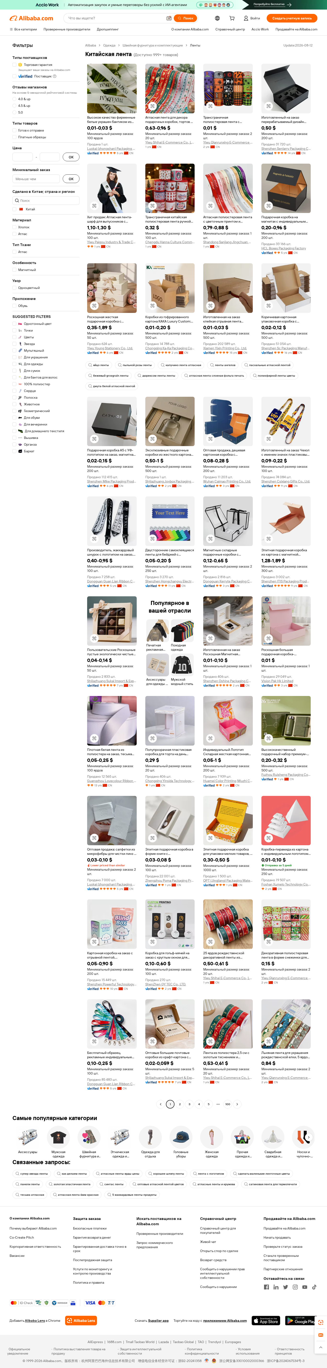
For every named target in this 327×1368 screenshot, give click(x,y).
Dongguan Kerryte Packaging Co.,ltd (228, 581)
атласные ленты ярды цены (120, 1173)
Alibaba (90, 45)
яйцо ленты (101, 365)
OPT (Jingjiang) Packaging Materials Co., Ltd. (228, 880)
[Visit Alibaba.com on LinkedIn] (276, 1287)
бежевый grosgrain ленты (111, 375)
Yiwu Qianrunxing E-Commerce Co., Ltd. (228, 142)
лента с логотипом (211, 1173)
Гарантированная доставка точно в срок (99, 1249)
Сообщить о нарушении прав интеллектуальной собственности (222, 1273)
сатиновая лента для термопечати (273, 1184)
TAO (201, 1342)
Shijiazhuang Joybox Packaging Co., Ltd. (170, 481)
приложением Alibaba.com (225, 1320)
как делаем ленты (74, 1173)
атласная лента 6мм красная (78, 1194)
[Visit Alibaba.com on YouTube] (305, 1287)
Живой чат (208, 1242)
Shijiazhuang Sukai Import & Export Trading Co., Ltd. (112, 681)
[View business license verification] (206, 1360)
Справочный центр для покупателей (218, 1230)
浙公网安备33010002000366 (241, 1361)
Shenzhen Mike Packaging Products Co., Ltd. (112, 481)
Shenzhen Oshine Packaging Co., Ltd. (228, 681)
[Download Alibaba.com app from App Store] (266, 1320)
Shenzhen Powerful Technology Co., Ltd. (112, 984)
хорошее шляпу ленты (168, 1173)
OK (71, 157)
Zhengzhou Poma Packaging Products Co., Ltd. (170, 880)
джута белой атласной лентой (114, 386)
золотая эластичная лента (72, 1184)
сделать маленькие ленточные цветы (264, 1173)
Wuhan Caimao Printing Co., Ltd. (227, 481)
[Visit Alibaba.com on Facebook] (266, 1287)
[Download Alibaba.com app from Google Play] (301, 1320)
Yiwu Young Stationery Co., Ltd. (110, 348)
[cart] (233, 19)
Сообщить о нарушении (218, 1287)
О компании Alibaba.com (30, 1218)
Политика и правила (88, 1282)
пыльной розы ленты (137, 365)
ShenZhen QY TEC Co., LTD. (165, 984)
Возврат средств (213, 1260)
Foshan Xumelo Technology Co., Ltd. (286, 884)
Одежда (109, 45)
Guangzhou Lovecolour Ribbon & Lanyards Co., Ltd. (112, 781)
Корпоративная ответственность (35, 1246)
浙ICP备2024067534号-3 (285, 1361)
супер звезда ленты (34, 1173)
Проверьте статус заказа (283, 1246)
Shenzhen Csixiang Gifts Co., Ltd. (285, 481)
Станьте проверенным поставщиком (281, 1258)
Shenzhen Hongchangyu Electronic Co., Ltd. (170, 581)
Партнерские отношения (283, 1269)
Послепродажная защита (92, 1260)
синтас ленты (114, 1184)
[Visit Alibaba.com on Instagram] (295, 1287)
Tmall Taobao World (140, 1342)
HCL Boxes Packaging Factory (283, 248)
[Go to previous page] (160, 1104)
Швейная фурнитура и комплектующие (153, 45)
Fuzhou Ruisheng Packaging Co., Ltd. (286, 774)
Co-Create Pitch (22, 1237)
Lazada (163, 1342)
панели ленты (30, 1184)
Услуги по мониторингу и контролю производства (92, 1271)
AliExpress (95, 1342)
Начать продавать (277, 1237)
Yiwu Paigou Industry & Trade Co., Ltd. (112, 242)
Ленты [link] (195, 45)
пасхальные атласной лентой (269, 365)
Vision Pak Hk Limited (277, 681)
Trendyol (214, 1342)
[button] (169, 18)
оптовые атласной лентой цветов (160, 1184)
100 (227, 1104)
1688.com (114, 1342)
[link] (321, 1322)
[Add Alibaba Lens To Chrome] (81, 1320)
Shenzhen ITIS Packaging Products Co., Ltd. (286, 581)
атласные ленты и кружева (216, 1184)
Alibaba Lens (35, 1320)
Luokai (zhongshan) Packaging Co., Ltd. (112, 148)
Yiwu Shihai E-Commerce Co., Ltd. (170, 142)
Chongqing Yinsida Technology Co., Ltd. (170, 781)
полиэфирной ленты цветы (276, 375)
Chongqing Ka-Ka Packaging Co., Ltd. (170, 348)
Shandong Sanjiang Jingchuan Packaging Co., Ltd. (228, 242)
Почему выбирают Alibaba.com (33, 1228)
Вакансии (17, 1256)
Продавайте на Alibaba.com (284, 1228)
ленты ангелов (225, 365)
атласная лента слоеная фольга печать (216, 375)
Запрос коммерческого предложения (154, 1245)
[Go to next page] (237, 1104)
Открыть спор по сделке (219, 1251)
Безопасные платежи (90, 1228)
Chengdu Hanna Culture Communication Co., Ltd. (170, 242)
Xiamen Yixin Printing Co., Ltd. (225, 348)
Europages (233, 1342)
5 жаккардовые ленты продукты (134, 1194)
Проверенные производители (159, 1234)
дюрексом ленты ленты (158, 375)
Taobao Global (183, 1342)
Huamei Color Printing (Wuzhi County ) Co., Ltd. (228, 781)
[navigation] (45, 575)
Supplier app (158, 1320)
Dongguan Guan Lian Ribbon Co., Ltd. (112, 581)
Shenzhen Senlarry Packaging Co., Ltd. (286, 148)
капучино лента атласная (183, 365)
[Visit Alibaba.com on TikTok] (314, 1287)
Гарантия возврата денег (92, 1237)
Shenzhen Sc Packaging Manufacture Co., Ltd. (286, 348)
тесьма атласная (32, 1194)
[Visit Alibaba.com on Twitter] (285, 1287)
